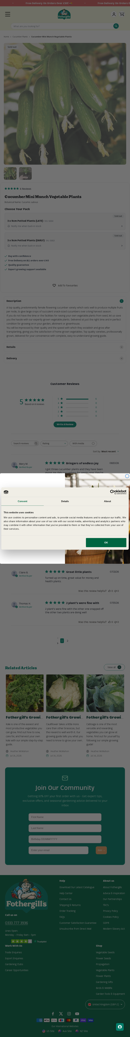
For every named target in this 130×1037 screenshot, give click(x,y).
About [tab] (107, 501)
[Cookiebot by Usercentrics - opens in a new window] (112, 492)
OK (106, 542)
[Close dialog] (127, 476)
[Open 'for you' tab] (120, 1027)
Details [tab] (65, 501)
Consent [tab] (22, 501)
